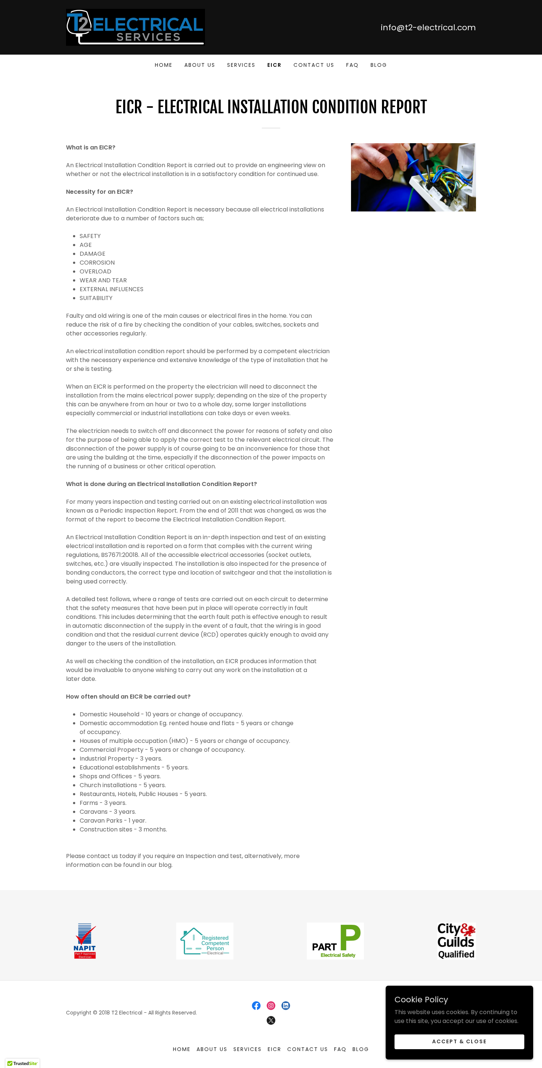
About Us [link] (199, 65)
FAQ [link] (352, 65)
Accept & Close (459, 1041)
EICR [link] (274, 65)
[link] (135, 27)
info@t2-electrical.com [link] (428, 27)
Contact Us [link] (313, 65)
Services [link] (241, 65)
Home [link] (164, 65)
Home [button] (182, 1049)
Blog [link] (379, 65)
